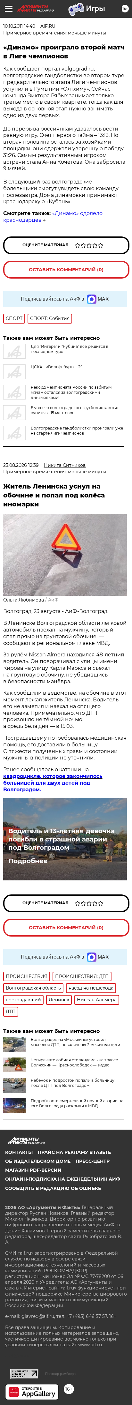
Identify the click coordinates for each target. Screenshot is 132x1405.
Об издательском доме (37, 1161)
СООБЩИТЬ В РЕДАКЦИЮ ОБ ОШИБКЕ (53, 1188)
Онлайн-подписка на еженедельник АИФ (62, 1179)
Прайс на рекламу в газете (74, 1152)
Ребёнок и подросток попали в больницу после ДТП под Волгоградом (72, 1083)
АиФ (53, 600)
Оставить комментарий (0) (66, 270)
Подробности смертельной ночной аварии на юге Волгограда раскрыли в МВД (77, 1103)
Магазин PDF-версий (33, 1170)
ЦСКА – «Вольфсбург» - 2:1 (57, 366)
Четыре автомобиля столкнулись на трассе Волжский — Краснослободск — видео (74, 1062)
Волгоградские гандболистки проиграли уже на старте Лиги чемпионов (77, 431)
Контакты (19, 1152)
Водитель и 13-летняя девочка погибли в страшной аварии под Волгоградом (61, 839)
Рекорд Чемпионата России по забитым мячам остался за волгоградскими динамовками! (71, 392)
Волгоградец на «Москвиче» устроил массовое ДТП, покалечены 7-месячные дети (75, 1042)
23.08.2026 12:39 (21, 465)
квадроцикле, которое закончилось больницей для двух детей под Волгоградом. (53, 783)
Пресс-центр (93, 1161)
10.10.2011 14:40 (19, 26)
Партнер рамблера (60, 1374)
